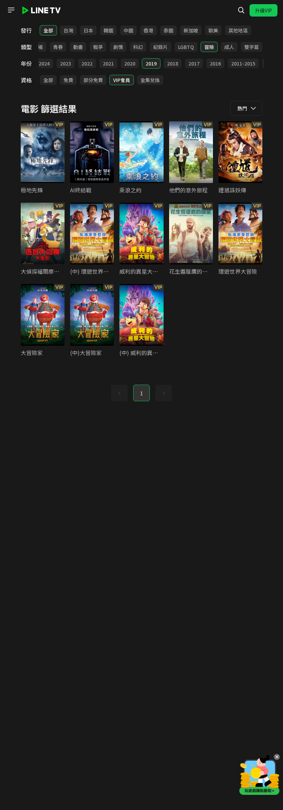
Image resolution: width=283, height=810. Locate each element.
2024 (44, 63)
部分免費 (93, 80)
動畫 (78, 46)
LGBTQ (186, 46)
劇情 (118, 46)
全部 (48, 30)
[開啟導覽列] (11, 10)
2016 (215, 63)
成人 (229, 46)
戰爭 (98, 46)
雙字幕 (251, 46)
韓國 (108, 30)
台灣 (68, 30)
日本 (88, 30)
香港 (148, 30)
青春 (58, 46)
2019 (151, 63)
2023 (65, 63)
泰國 (168, 30)
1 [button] (141, 393)
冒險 (209, 46)
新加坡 (191, 30)
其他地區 (238, 30)
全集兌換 (150, 80)
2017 (193, 63)
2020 (129, 63)
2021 (108, 63)
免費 (68, 80)
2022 (86, 63)
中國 (128, 30)
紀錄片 (160, 46)
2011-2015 (243, 63)
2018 (172, 63)
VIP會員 (121, 80)
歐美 (213, 30)
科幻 (138, 46)
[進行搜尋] (241, 10)
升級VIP (263, 10)
